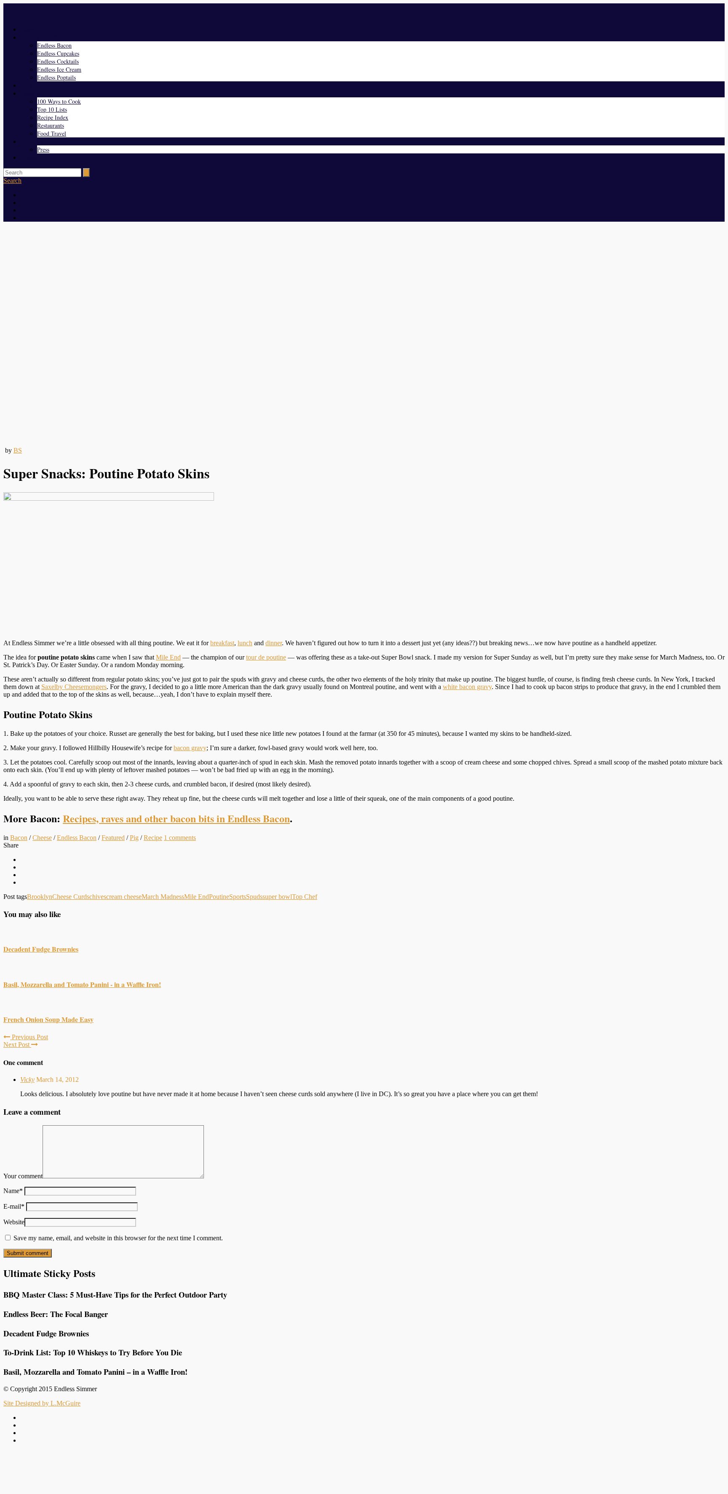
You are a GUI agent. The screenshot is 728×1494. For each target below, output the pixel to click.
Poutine (219, 896)
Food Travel (51, 133)
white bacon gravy (467, 686)
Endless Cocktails (58, 61)
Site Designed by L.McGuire (41, 1403)
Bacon (18, 837)
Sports (237, 896)
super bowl (277, 896)
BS (17, 450)
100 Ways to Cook (59, 101)
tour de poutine (266, 657)
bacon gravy (190, 747)
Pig (134, 837)
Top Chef (304, 896)
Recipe (153, 837)
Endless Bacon (54, 45)
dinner (273, 642)
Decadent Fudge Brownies (40, 949)
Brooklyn (39, 896)
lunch (245, 642)
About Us (31, 141)
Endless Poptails (56, 77)
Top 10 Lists (52, 109)
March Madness (163, 896)
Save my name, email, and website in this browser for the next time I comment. (118, 1238)
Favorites (31, 93)
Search (12, 180)
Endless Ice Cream (59, 69)
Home (27, 29)
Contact (29, 157)
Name (13, 1190)
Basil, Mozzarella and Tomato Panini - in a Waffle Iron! (82, 984)
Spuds (254, 896)
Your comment (23, 1176)
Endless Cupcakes (58, 53)
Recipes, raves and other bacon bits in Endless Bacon (176, 818)
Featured (113, 837)
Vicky (27, 1079)
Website (13, 1222)
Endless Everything (43, 37)
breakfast (222, 642)
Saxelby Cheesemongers (74, 686)
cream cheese (124, 896)
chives (97, 896)
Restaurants (50, 125)
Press (43, 149)
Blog (26, 85)
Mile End (168, 657)
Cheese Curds (70, 896)
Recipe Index (52, 117)
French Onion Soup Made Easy (48, 1019)
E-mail (13, 1206)
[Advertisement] (364, 1470)
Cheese (42, 837)
